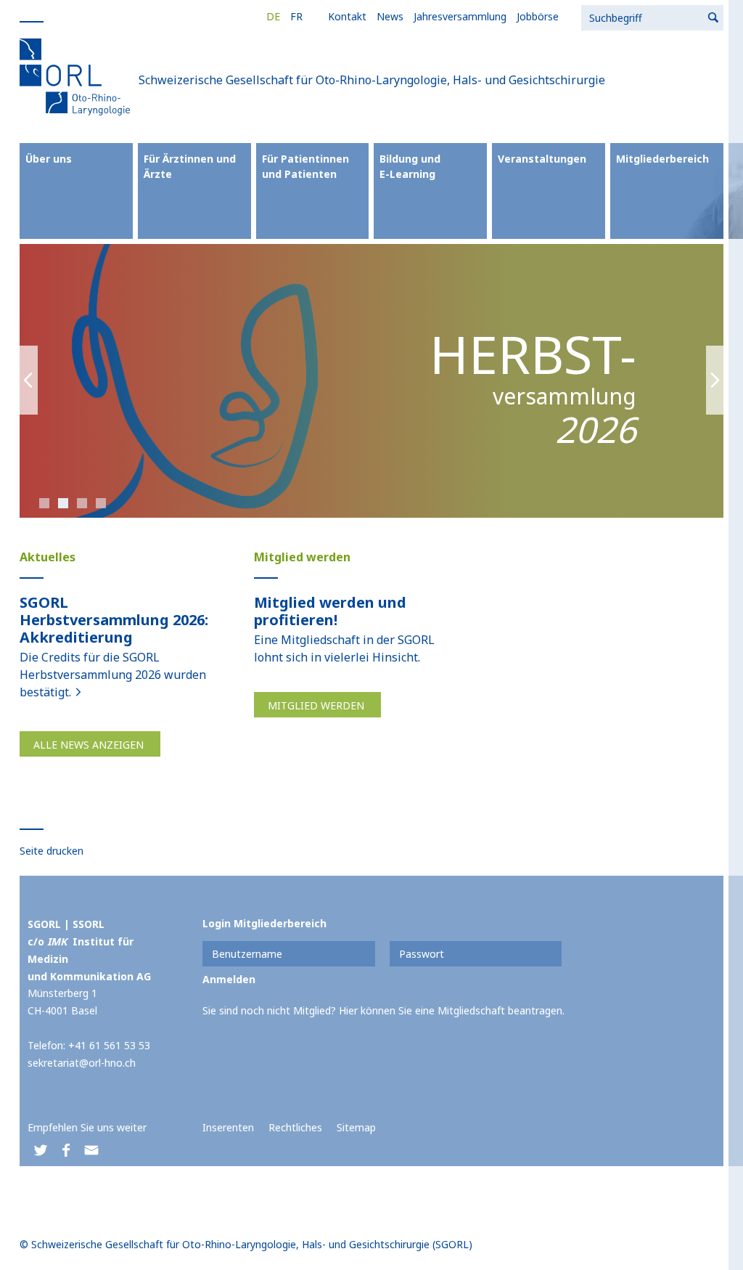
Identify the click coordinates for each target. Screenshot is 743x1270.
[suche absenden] (714, 17)
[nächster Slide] (714, 381)
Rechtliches (295, 1127)
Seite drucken (51, 851)
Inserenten (228, 1127)
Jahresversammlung (460, 16)
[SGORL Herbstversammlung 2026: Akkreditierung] (78, 692)
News (390, 16)
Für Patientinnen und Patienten (305, 166)
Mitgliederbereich (662, 159)
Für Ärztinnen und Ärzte (190, 166)
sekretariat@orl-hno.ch (82, 1063)
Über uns (48, 159)
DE (273, 16)
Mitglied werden (316, 705)
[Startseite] (78, 76)
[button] (40, 1150)
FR (296, 16)
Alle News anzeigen (88, 745)
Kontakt (347, 16)
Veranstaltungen (542, 159)
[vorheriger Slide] (29, 381)
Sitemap (356, 1127)
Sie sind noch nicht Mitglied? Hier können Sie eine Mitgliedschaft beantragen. (383, 1010)
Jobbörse (538, 16)
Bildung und (409, 166)
